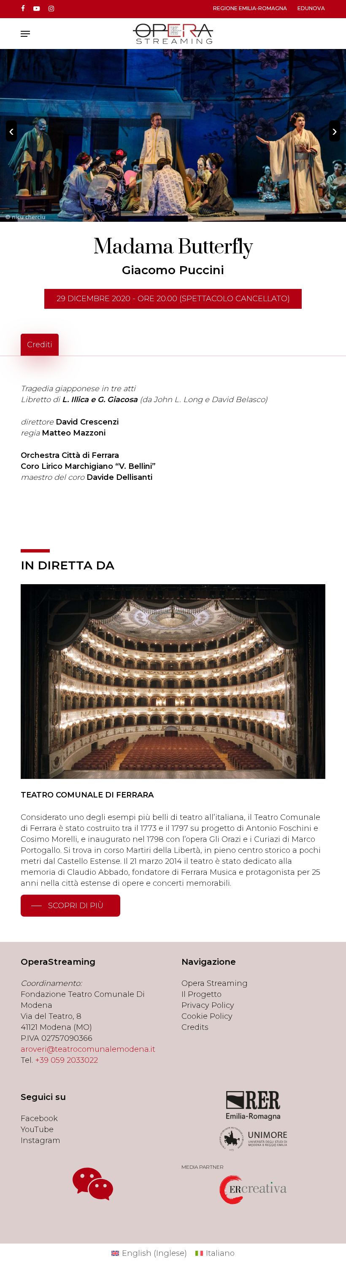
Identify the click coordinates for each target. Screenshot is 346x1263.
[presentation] (11, 131)
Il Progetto (201, 994)
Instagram (40, 1140)
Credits (194, 1027)
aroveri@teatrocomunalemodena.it (88, 1049)
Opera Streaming (214, 983)
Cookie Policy (206, 1016)
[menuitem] (149, 1253)
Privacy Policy (207, 1005)
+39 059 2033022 (66, 1060)
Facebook (39, 1118)
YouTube (37, 1129)
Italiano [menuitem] (220, 1253)
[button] (25, 34)
